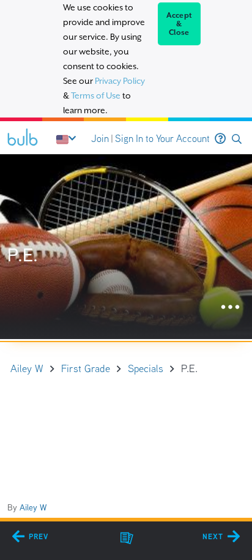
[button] (237, 139)
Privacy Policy (120, 81)
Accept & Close (179, 24)
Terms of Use (95, 95)
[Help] (220, 139)
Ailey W (33, 507)
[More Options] (230, 307)
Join (100, 139)
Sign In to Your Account (162, 139)
